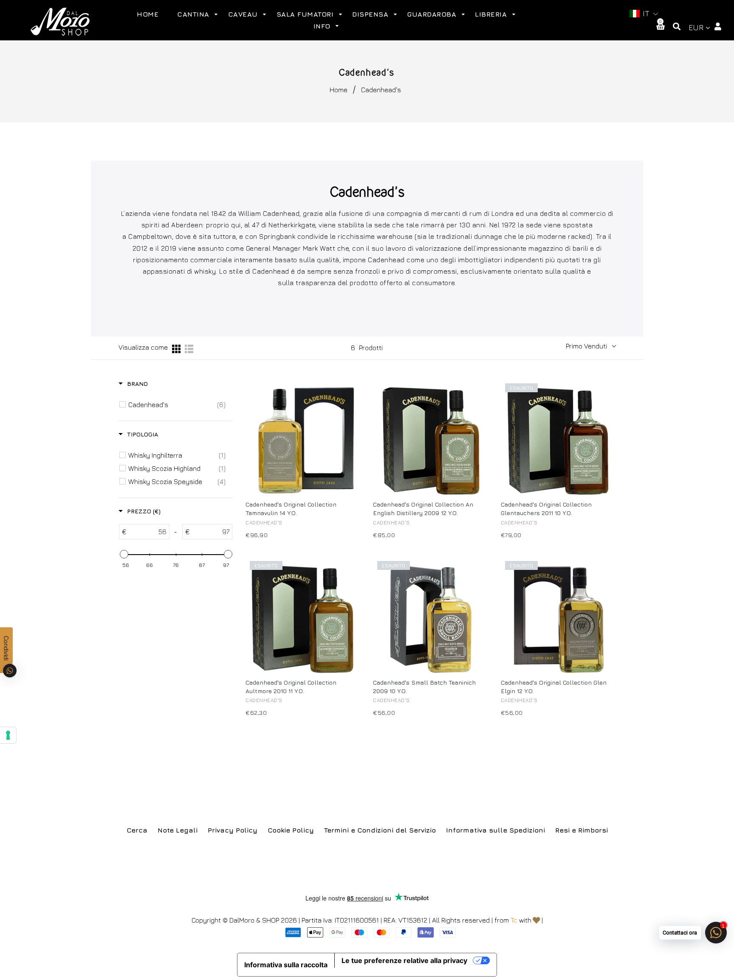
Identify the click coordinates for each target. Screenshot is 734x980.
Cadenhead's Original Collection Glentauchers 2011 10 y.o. (546, 508)
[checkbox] (177, 404)
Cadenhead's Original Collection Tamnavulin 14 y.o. (291, 508)
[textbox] (148, 531)
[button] (644, 14)
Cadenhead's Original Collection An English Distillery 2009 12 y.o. (423, 508)
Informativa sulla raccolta (285, 964)
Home (338, 89)
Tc (514, 920)
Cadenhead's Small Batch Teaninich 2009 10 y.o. (424, 686)
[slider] (123, 554)
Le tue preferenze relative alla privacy (404, 960)
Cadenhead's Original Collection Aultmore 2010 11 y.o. (291, 686)
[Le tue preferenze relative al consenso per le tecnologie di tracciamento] (8, 735)
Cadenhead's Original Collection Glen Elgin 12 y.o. (554, 686)
